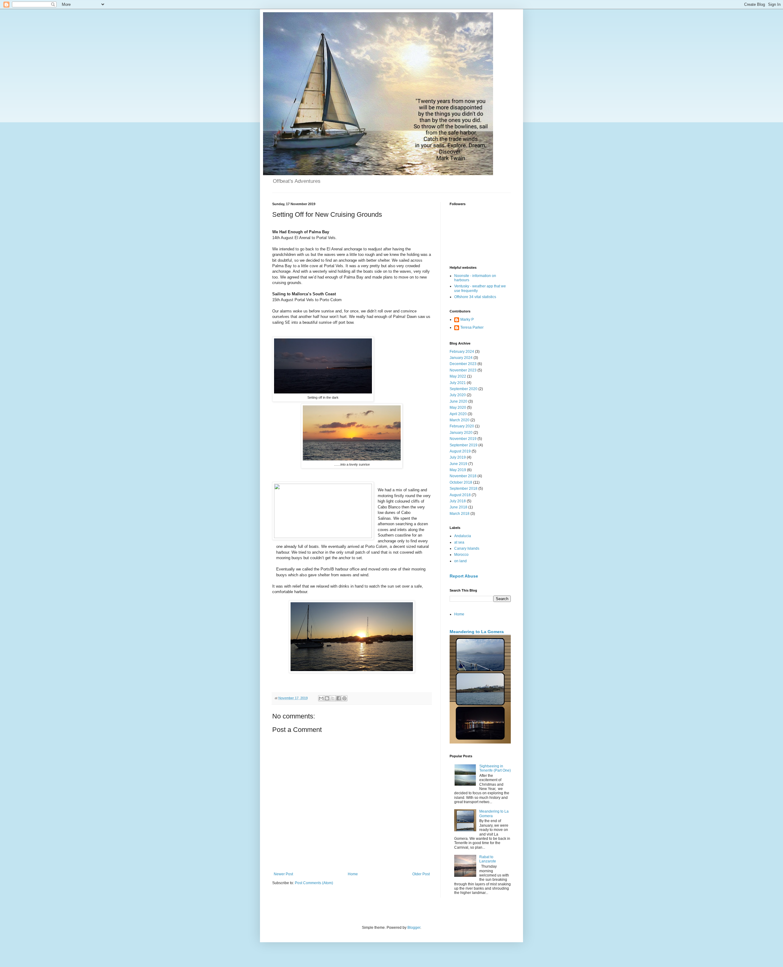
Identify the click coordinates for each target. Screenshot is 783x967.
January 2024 (461, 358)
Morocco (461, 554)
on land (460, 561)
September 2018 (463, 488)
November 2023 (463, 370)
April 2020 (458, 414)
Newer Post (283, 874)
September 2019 (463, 445)
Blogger (413, 927)
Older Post (421, 874)
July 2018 (458, 501)
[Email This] (321, 698)
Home (353, 874)
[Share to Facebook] (339, 698)
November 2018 (463, 476)
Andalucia (462, 536)
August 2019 (460, 451)
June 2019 (458, 464)
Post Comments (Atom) (314, 883)
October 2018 (461, 482)
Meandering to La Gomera (477, 631)
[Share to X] (333, 698)
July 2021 (458, 383)
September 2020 (463, 389)
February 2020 (462, 426)
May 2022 (458, 376)
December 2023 (463, 364)
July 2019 (458, 457)
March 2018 (459, 513)
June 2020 (458, 401)
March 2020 (459, 420)
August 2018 (460, 495)
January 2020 (461, 432)
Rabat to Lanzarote (487, 859)
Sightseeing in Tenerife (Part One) (495, 768)
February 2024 (462, 351)
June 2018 (458, 507)
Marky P (467, 319)
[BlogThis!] (327, 698)
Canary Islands (466, 548)
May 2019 (458, 470)
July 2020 (458, 395)
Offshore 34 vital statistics (475, 297)
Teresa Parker (472, 327)
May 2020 (458, 407)
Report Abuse (464, 576)
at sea (459, 542)
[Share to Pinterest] (344, 698)
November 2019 (463, 439)
